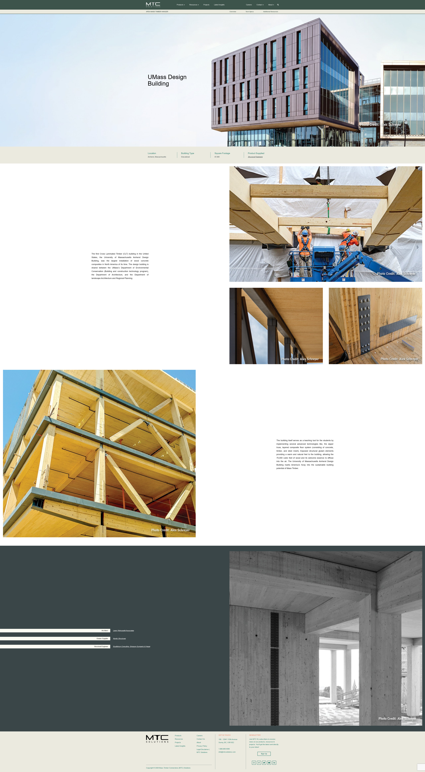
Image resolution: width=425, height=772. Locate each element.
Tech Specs (250, 11)
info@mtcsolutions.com (227, 752)
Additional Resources (270, 11)
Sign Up (264, 754)
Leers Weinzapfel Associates (123, 630)
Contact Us (201, 739)
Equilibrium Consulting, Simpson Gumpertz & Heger (131, 646)
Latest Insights (219, 5)
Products (180, 5)
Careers (249, 5)
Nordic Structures (119, 638)
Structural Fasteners (255, 157)
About (270, 5)
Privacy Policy (202, 746)
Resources (193, 5)
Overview (233, 11)
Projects (206, 5)
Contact (259, 5)
